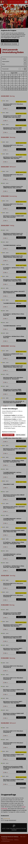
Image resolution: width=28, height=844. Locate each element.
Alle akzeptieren (8, 435)
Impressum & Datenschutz (9, 431)
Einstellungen (20, 435)
